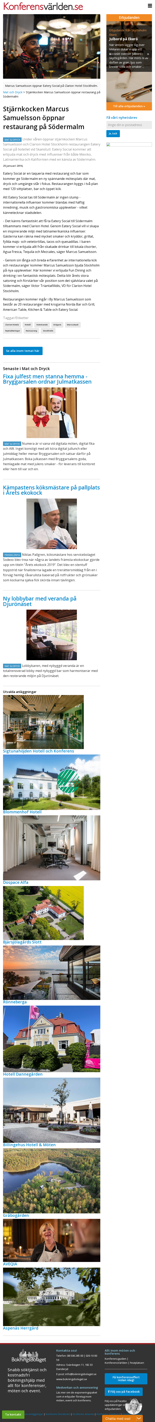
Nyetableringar (12, 330)
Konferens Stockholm (58, 1414)
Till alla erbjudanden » (129, 106)
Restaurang (31, 330)
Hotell (28, 324)
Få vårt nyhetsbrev (121, 117)
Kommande (42, 324)
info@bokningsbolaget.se (80, 1374)
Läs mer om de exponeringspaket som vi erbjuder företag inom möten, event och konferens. (76, 1396)
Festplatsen (137, 1363)
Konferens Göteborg (108, 1414)
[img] (129, 61)
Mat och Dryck (12, 92)
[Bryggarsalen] (51, 412)
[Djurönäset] (51, 635)
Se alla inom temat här (22, 351)
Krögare (57, 324)
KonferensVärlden (116, 1363)
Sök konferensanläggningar (27, 1414)
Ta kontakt (13, 1414)
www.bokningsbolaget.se (71, 1379)
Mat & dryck (73, 324)
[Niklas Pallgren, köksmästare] (51, 524)
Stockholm (48, 330)
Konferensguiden (115, 1358)
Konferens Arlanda (83, 1414)
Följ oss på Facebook (125, 1391)
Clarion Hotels (12, 324)
